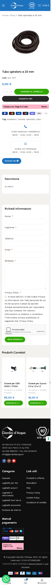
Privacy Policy (12, 292)
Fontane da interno (11, 510)
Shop (12, 15)
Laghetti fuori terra (11, 500)
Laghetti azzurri (10, 488)
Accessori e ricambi (13, 390)
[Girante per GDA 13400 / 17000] (13, 369)
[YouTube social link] (14, 461)
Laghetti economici (11, 505)
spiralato (30, 119)
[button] (13, 403)
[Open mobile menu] (3, 5)
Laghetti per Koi (10, 483)
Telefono (9, 238)
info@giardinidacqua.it (13, 454)
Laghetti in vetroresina (7, 494)
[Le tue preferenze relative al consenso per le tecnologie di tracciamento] (46, 438)
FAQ (28, 488)
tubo (38, 119)
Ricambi (7, 393)
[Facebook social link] (4, 461)
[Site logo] (23, 5)
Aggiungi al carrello (32, 92)
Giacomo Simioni (35, 564)
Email (8, 250)
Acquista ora (25, 99)
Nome (8, 216)
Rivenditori (31, 483)
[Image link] (25, 432)
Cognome (10, 227)
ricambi (21, 119)
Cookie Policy (33, 497)
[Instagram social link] (9, 461)
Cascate (6, 478)
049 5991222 (11, 451)
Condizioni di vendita (36, 502)
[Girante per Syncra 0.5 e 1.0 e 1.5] (37, 369)
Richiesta (9, 261)
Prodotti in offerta (35, 478)
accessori (11, 119)
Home (5, 15)
